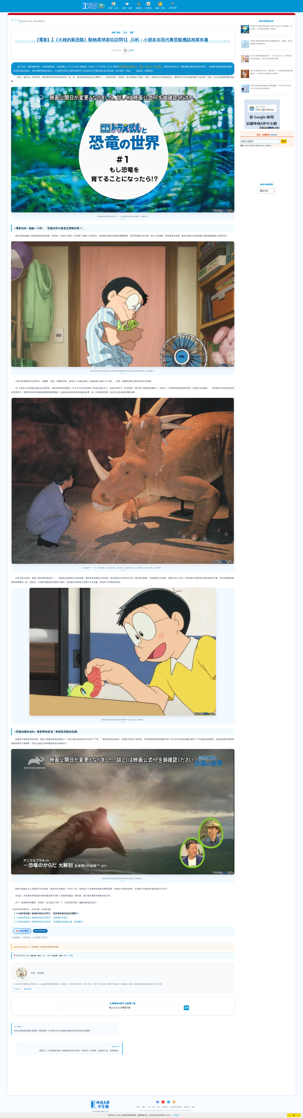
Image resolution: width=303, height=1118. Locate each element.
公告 (148, 1107)
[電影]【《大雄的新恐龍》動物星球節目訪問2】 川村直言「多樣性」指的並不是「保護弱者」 (79, 1050)
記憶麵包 (268, 146)
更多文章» (28, 989)
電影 (131, 32)
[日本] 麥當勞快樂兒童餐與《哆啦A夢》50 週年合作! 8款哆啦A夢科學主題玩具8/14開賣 (52, 1030)
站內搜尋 (173, 8)
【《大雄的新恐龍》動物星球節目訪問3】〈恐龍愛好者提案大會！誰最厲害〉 (49, 921)
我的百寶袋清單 (40, 931)
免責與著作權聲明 (176, 1107)
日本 (125, 32)
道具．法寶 (127, 8)
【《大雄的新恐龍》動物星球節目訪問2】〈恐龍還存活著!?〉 (41, 917)
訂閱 (186, 1008)
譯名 (158, 1107)
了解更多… (177, 1115)
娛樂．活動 (160, 8)
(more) (273, 134)
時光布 (262, 146)
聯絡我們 (187, 1107)
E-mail (16, 989)
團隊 (143, 1107)
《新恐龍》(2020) (40, 937)
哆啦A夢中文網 (26, 21)
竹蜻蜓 (257, 146)
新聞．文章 (113, 8)
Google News (23, 947)
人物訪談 (16, 937)
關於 (138, 1107)
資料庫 (139, 8)
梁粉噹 (131, 50)
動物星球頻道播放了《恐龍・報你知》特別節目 (140, 66)
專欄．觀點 (116, 32)
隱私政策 (165, 1107)
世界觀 (148, 8)
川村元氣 (27, 937)
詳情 (71, 955)
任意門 (246, 146)
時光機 (252, 146)
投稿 (193, 1107)
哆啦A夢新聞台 (39, 21)
